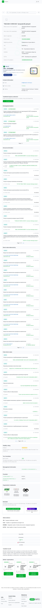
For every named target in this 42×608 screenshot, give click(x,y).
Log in (8, 101)
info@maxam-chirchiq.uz (27, 82)
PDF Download (21, 542)
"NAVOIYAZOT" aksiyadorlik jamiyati (11, 566)
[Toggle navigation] (3, 1)
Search (6, 1)
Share (22, 544)
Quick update (32, 508)
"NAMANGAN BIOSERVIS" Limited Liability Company (23, 567)
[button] (37, 1)
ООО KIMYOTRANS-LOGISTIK (10, 115)
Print (22, 539)
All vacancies (21, 537)
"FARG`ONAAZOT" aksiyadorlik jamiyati (37, 566)
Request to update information (13, 508)
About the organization (8, 574)
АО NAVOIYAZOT (8, 126)
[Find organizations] (34, 599)
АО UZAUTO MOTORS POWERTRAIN (11, 255)
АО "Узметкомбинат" (9, 343)
